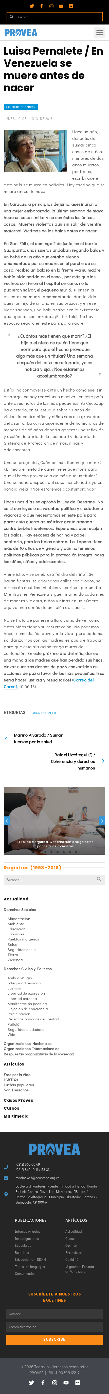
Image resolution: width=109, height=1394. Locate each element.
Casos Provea (18, 1100)
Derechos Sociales (20, 909)
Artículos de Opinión (20, 107)
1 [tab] (33, 852)
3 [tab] (45, 852)
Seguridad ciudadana (26, 1029)
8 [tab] (75, 852)
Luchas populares (19, 1084)
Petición (15, 1024)
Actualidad (16, 899)
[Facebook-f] (41, 6)
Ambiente (16, 923)
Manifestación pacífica (27, 1003)
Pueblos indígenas (23, 938)
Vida (11, 1034)
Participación (19, 1013)
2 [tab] (39, 852)
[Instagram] (51, 6)
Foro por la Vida (17, 1074)
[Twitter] (32, 6)
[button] (99, 32)
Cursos (11, 1108)
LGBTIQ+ (11, 1079)
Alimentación (19, 918)
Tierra (13, 954)
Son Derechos (16, 1089)
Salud (12, 944)
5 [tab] (57, 852)
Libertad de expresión (26, 993)
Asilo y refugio (20, 977)
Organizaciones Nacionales (28, 1043)
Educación (17, 928)
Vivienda (15, 959)
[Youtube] (61, 6)
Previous (7, 820)
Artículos (14, 1064)
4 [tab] (51, 852)
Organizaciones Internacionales (31, 1048)
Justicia (14, 988)
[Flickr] (71, 6)
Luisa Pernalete (44, 713)
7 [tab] (69, 852)
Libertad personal (23, 998)
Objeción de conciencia (28, 1008)
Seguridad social (22, 949)
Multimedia (16, 1116)
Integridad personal (25, 982)
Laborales (16, 933)
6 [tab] (63, 852)
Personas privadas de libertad (33, 1018)
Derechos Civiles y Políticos (28, 968)
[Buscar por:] (54, 880)
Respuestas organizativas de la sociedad (39, 1053)
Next (102, 820)
